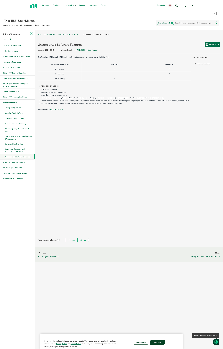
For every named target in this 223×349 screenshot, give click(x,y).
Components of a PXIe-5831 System (16, 56)
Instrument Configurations (14, 118)
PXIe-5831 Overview (10, 51)
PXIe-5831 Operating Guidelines (15, 97)
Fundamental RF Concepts (13, 178)
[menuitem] (46, 5)
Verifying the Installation (12, 91)
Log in (213, 13)
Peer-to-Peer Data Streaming (15, 123)
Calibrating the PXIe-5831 (12, 167)
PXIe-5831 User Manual (12, 45)
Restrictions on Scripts (203, 63)
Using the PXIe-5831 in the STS (14, 162)
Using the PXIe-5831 (11, 102)
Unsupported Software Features (17, 156)
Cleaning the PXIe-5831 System (15, 173)
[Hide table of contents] (31, 33)
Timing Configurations (13, 107)
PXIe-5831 (81, 50)
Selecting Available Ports (14, 113)
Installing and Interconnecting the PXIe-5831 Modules (15, 84)
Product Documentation (46, 34)
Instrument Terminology (12, 62)
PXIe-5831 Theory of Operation (14, 73)
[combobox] (184, 23)
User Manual (92, 50)
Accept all (157, 342)
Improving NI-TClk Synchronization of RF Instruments (18, 137)
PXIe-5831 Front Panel (11, 67)
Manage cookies (141, 342)
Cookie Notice (76, 343)
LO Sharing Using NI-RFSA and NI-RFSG (17, 130)
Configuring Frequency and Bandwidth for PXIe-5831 (15, 150)
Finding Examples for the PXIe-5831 (16, 78)
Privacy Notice (61, 343)
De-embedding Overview (14, 144)
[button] (172, 23)
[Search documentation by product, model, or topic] (216, 23)
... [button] (80, 34)
